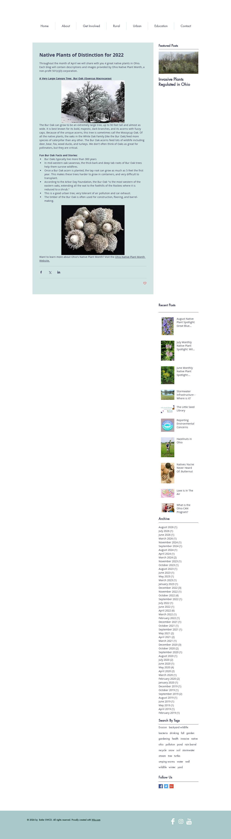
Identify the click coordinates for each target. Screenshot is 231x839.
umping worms (167, 761)
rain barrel (190, 744)
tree (170, 755)
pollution (170, 744)
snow (171, 750)
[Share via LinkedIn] (58, 272)
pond (180, 744)
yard (180, 767)
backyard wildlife (178, 727)
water (180, 761)
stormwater (188, 750)
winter (172, 767)
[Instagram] (181, 821)
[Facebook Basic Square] (161, 786)
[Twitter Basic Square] (166, 786)
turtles (177, 755)
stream (162, 755)
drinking (174, 733)
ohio (161, 744)
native (194, 738)
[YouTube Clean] (189, 821)
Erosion (163, 727)
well (187, 761)
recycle (162, 750)
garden (190, 733)
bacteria (163, 733)
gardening (164, 738)
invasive (184, 738)
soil (178, 750)
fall (182, 733)
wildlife (163, 767)
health (175, 738)
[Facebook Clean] (173, 821)
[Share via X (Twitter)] (50, 272)
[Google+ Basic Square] (171, 786)
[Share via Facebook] (41, 272)
